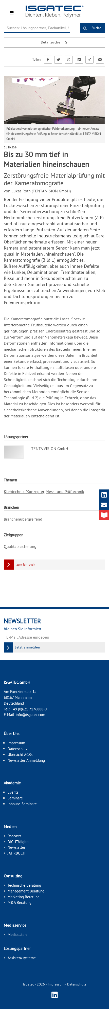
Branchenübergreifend (23, 519)
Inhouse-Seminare (22, 803)
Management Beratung (26, 891)
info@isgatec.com (30, 714)
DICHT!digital (18, 841)
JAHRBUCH (16, 853)
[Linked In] (79, 60)
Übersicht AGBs (20, 754)
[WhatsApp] (69, 60)
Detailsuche (51, 42)
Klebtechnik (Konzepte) (24, 491)
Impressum (16, 743)
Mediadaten (17, 934)
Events (13, 792)
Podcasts (14, 836)
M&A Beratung (19, 902)
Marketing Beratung (24, 896)
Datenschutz (18, 748)
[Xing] (89, 60)
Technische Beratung (24, 885)
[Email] (100, 60)
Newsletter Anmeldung (26, 760)
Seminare (15, 798)
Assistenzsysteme (22, 957)
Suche (95, 28)
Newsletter (16, 847)
